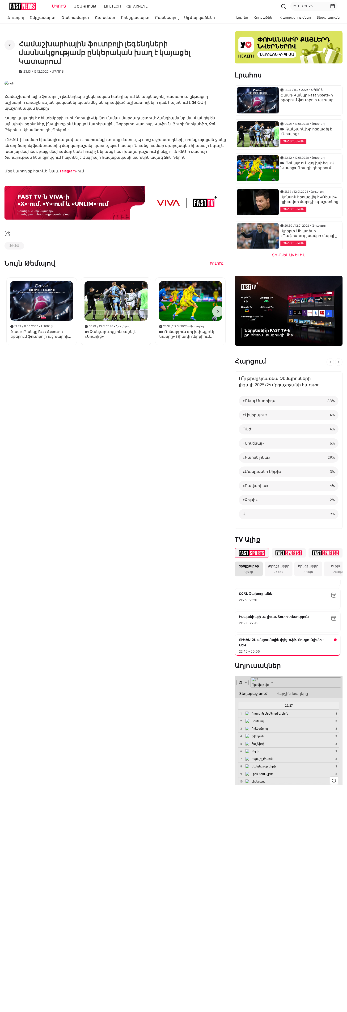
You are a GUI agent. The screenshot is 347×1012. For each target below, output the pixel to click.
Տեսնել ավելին (288, 255)
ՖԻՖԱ (14, 246)
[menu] (163, 6)
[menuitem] (58, 6)
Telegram (67, 171)
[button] (332, 6)
